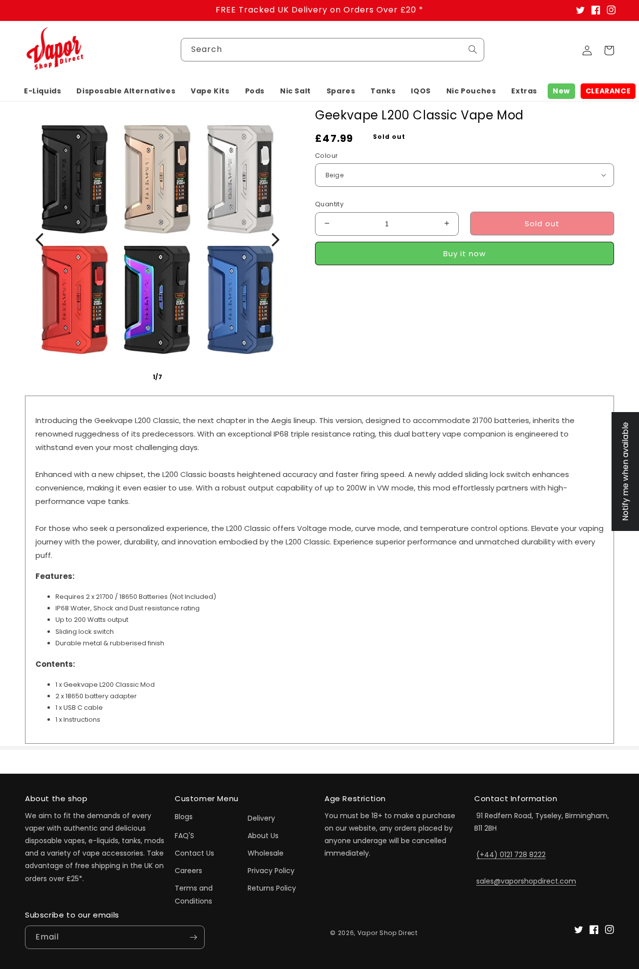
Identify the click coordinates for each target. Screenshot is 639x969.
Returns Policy (272, 888)
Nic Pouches (471, 91)
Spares (340, 91)
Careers (188, 871)
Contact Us (194, 853)
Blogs (184, 817)
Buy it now (464, 253)
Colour (326, 155)
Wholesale (266, 853)
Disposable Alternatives (125, 91)
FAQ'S (184, 836)
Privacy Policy (271, 871)
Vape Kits (210, 91)
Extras (524, 91)
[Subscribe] (193, 937)
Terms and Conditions (194, 894)
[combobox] (332, 49)
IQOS (420, 91)
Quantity (329, 203)
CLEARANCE (608, 91)
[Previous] (39, 240)
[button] (42, 90)
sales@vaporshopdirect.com (526, 881)
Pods (255, 91)
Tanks (382, 91)
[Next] (275, 240)
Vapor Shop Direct (387, 933)
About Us (263, 836)
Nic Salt (295, 91)
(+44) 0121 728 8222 (511, 855)
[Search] (473, 49)
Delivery (261, 818)
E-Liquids (42, 91)
